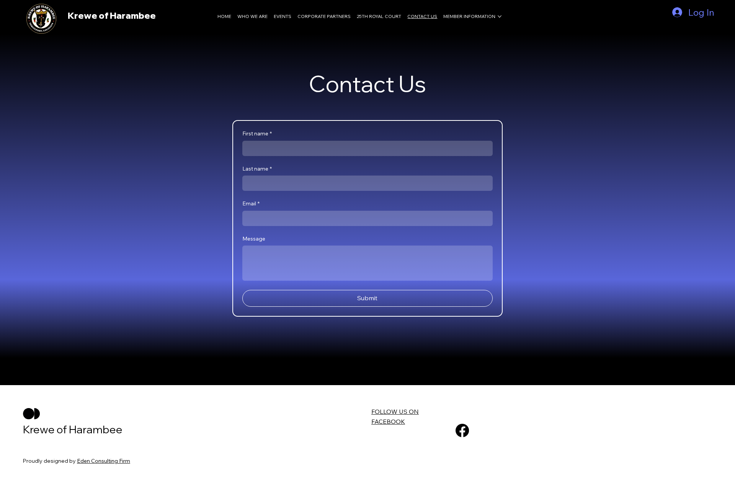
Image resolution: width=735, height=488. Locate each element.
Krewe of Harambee (112, 15)
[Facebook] (462, 430)
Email (251, 203)
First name (257, 133)
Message (253, 238)
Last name (257, 168)
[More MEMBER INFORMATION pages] (499, 16)
